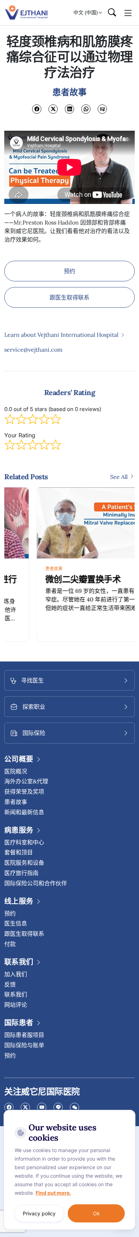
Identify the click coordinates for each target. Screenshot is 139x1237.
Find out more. (53, 1193)
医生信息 (15, 923)
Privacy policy (39, 1213)
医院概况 (15, 771)
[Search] (112, 13)
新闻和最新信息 (24, 812)
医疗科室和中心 (24, 842)
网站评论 (15, 1004)
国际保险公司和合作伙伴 (35, 883)
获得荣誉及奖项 (24, 791)
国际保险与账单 (24, 1045)
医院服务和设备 (24, 862)
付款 (10, 943)
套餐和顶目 (18, 852)
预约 (69, 271)
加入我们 (15, 974)
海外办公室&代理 (26, 781)
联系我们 (15, 994)
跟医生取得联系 (69, 297)
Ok (96, 1213)
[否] (128, 1111)
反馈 (10, 984)
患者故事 (21, 568)
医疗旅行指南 (21, 872)
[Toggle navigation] (128, 12)
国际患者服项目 (24, 1034)
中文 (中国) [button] (85, 12)
